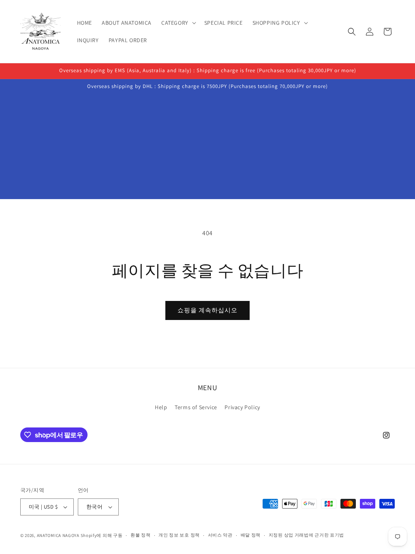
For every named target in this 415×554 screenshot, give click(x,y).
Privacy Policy (242, 407)
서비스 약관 (220, 535)
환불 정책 (140, 535)
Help (161, 407)
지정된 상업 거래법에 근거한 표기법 (306, 535)
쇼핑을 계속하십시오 (207, 310)
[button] (177, 22)
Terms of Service (196, 407)
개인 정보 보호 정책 (179, 535)
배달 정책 (251, 535)
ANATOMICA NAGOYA (58, 535)
